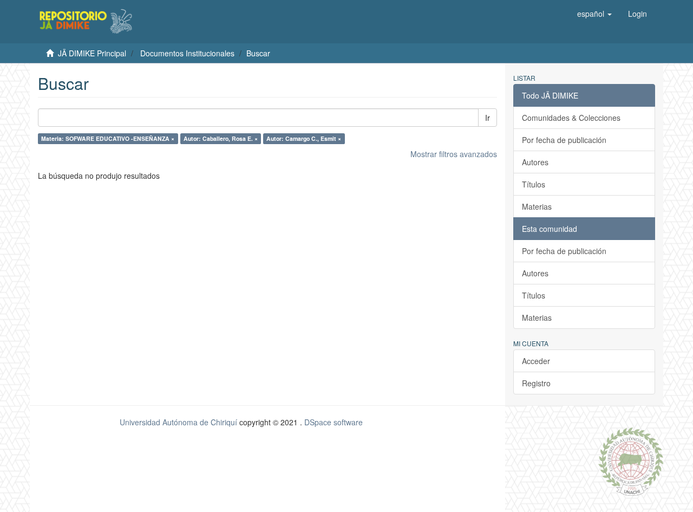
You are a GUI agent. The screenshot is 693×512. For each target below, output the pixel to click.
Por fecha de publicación (564, 139)
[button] (594, 13)
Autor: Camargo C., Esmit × (303, 138)
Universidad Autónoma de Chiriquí (178, 422)
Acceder (536, 360)
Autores (535, 162)
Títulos (533, 184)
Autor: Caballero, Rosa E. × (221, 138)
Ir (487, 117)
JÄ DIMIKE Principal (92, 53)
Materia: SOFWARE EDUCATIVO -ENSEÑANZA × (107, 138)
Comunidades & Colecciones (571, 117)
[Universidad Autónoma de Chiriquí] (630, 460)
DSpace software (333, 422)
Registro (536, 383)
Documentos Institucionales (187, 53)
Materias (537, 206)
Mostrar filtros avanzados (453, 153)
